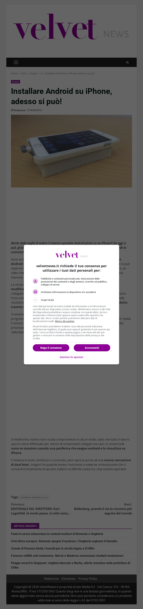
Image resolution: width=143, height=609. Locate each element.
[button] (71, 300)
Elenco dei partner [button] (64, 321)
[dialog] (71, 304)
